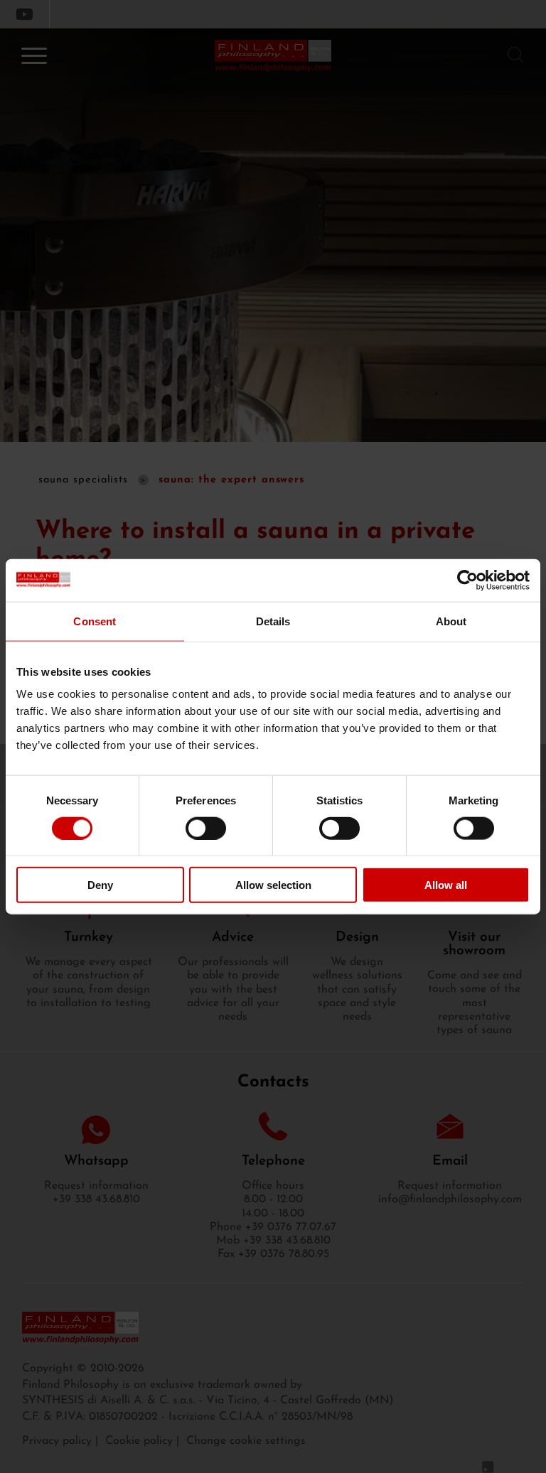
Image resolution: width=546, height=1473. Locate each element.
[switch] (206, 827)
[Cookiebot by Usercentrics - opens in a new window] (467, 579)
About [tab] (451, 621)
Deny (100, 885)
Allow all (445, 885)
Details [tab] (273, 621)
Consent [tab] (94, 621)
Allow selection (273, 885)
